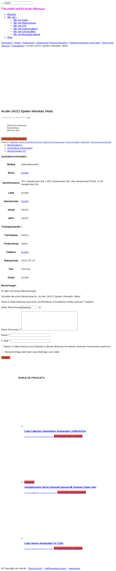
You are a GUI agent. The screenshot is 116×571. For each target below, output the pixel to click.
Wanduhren (18, 45)
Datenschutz (35, 568)
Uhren (17, 42)
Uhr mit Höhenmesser (24, 22)
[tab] (61, 144)
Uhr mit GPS (19, 25)
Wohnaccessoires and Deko (85, 42)
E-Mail (5, 340)
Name (5, 334)
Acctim (25, 172)
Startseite (6, 42)
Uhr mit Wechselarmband (26, 34)
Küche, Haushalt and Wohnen (30, 142)
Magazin (11, 14)
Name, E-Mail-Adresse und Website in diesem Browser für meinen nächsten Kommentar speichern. (57, 346)
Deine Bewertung (10, 307)
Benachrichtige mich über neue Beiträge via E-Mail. (32, 351)
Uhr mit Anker (20, 20)
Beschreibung (14, 144)
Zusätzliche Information (20, 147)
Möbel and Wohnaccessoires (52, 42)
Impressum (74, 568)
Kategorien (28, 42)
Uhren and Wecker (72, 142)
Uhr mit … (12, 17)
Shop (10, 37)
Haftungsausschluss (55, 568)
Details (28, 117)
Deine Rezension (11, 329)
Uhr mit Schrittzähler (24, 31)
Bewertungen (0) (16, 150)
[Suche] (2, 3)
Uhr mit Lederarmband (25, 28)
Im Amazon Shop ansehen (14, 139)
